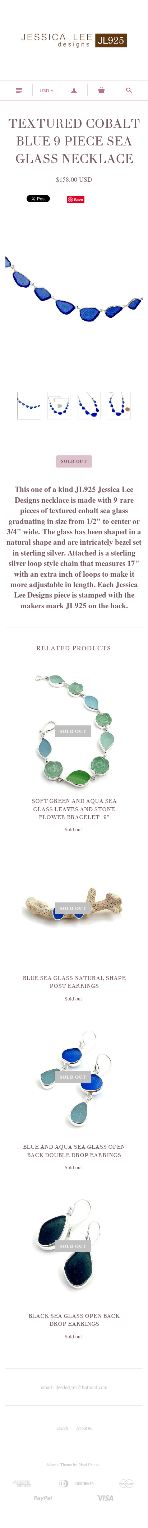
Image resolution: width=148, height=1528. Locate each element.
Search (62, 1428)
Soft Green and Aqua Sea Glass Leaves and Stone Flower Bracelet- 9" (74, 809)
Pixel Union (88, 1464)
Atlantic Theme (59, 1464)
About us (84, 1428)
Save (78, 199)
